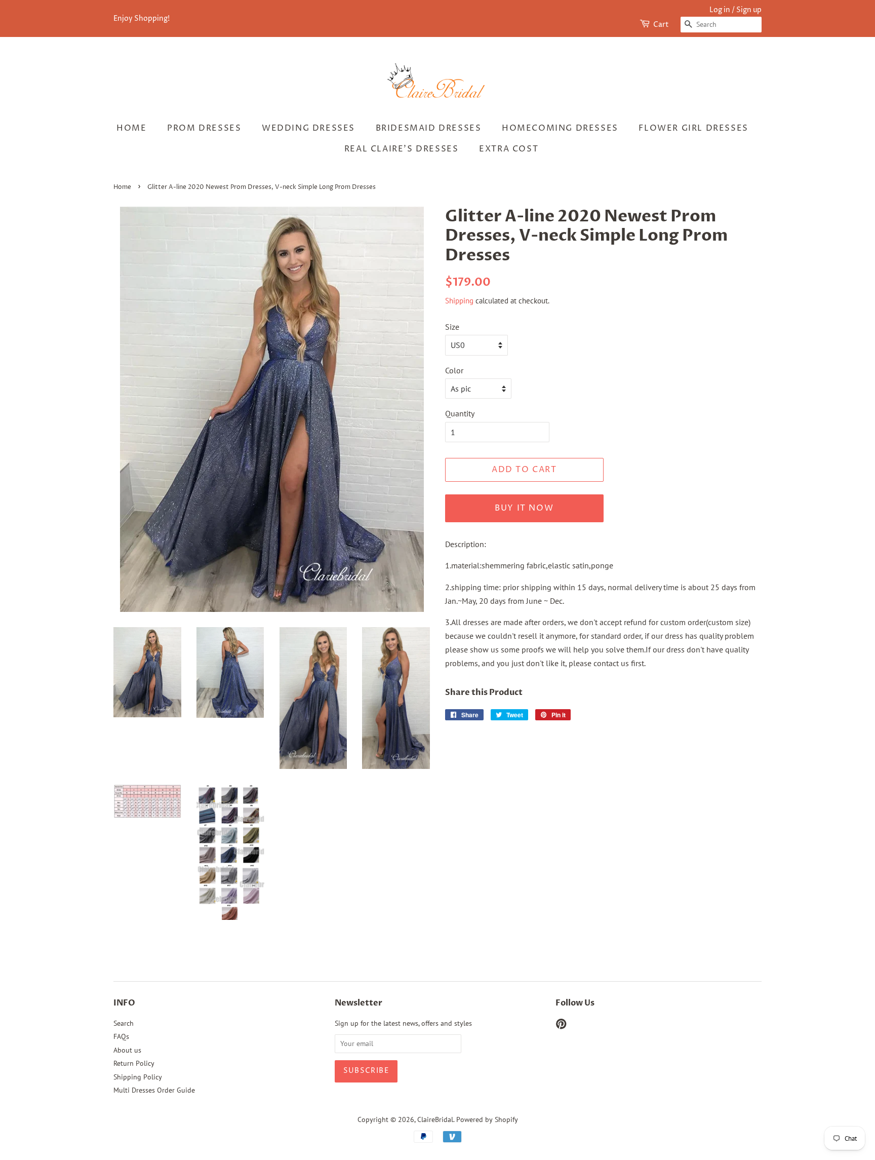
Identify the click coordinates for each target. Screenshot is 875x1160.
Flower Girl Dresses (693, 128)
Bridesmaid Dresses (429, 128)
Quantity (459, 413)
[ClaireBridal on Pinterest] (561, 1025)
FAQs (121, 1036)
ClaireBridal (435, 1119)
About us (127, 1050)
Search (123, 1023)
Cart (661, 24)
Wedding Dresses (308, 128)
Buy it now (524, 508)
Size (452, 327)
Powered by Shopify (487, 1119)
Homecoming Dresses (560, 128)
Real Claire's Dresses (401, 148)
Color (454, 370)
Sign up (749, 10)
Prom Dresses (204, 128)
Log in (719, 10)
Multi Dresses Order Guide (154, 1090)
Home (131, 128)
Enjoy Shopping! (141, 18)
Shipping (459, 300)
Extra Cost (508, 148)
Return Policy (133, 1063)
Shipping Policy (137, 1076)
